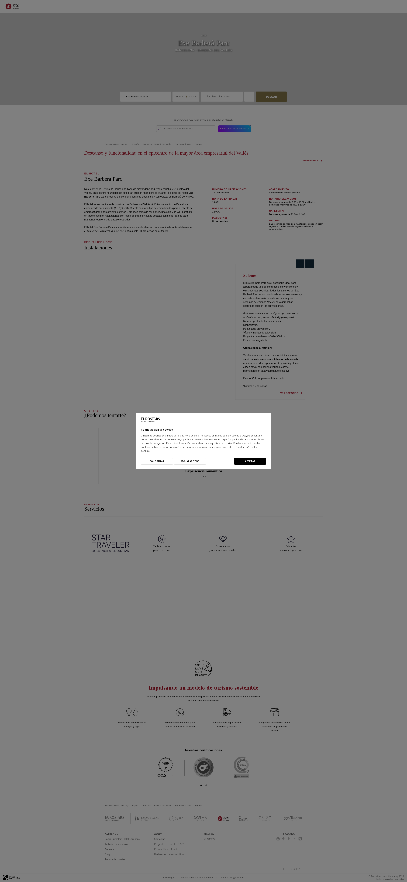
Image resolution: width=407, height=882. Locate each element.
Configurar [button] (157, 461)
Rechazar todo (189, 461)
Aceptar (250, 461)
